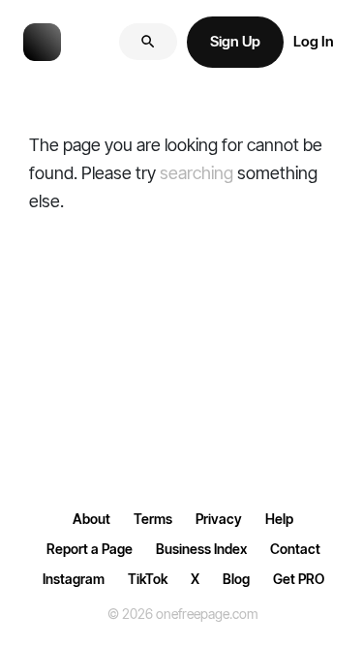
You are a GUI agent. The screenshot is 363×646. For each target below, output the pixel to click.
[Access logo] (42, 40)
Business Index (201, 548)
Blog (236, 578)
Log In (313, 41)
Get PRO (298, 578)
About (91, 518)
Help (279, 518)
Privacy (219, 518)
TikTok (147, 578)
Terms (153, 518)
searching (196, 173)
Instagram (74, 578)
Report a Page (89, 548)
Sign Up (235, 41)
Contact (295, 548)
